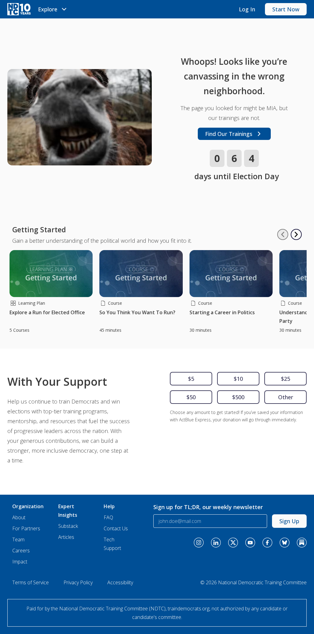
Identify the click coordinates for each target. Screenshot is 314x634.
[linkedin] (216, 542)
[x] (233, 542)
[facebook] (267, 542)
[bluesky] (284, 542)
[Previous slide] (282, 234)
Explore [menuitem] (47, 9)
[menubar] (53, 9)
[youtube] (250, 542)
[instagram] (199, 542)
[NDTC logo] (19, 9)
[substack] (302, 542)
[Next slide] (296, 234)
